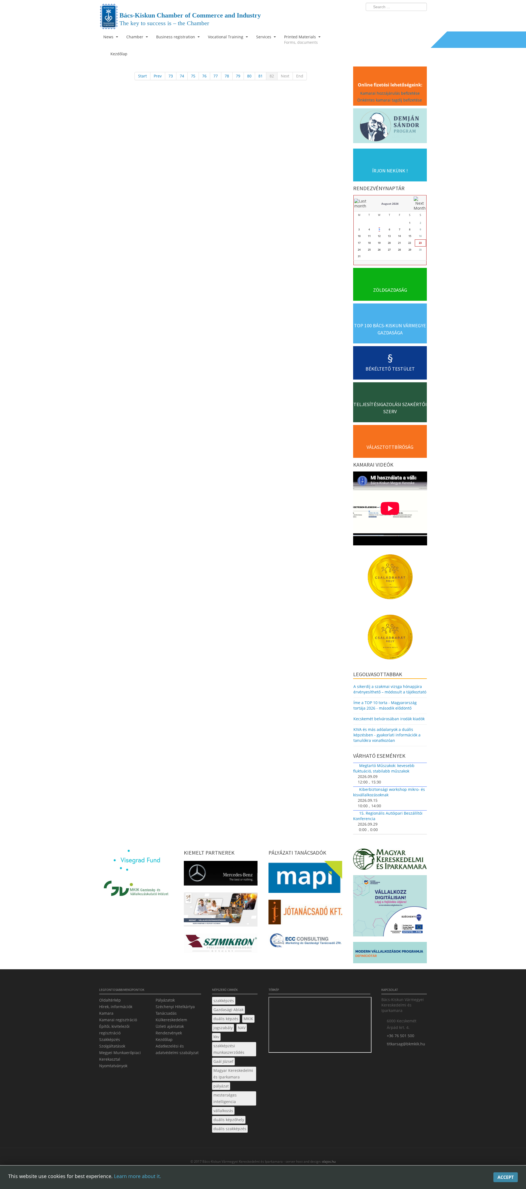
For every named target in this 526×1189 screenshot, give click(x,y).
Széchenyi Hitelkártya (175, 1006)
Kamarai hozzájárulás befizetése (390, 93)
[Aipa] (221, 911)
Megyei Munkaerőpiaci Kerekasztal (120, 1056)
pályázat (221, 1086)
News (109, 36)
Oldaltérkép (110, 1000)
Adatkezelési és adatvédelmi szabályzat (177, 1049)
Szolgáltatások (112, 1046)
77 (215, 76)
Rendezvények (169, 1032)
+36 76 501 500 (400, 1035)
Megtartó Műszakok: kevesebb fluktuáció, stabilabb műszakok (383, 768)
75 (193, 76)
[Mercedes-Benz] (221, 874)
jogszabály (223, 1027)
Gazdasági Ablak (228, 1009)
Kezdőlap (164, 1039)
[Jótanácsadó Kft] (305, 913)
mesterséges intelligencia (225, 1098)
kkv (216, 1036)
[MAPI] (305, 878)
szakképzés (223, 1000)
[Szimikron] (221, 944)
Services (264, 36)
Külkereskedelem (171, 1019)
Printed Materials (301, 39)
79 (238, 76)
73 (170, 76)
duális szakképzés (229, 1128)
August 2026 (390, 204)
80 (249, 76)
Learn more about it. (137, 1176)
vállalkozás (223, 1110)
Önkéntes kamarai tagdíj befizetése (390, 100)
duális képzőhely (228, 1119)
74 (182, 76)
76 (204, 76)
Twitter (400, 18)
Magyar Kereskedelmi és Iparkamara (233, 1074)
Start (142, 76)
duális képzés (225, 1018)
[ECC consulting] (305, 942)
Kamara (106, 1013)
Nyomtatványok (113, 1065)
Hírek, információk (115, 1006)
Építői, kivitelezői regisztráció (114, 1029)
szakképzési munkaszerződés (228, 1049)
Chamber (135, 36)
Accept (506, 1177)
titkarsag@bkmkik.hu (406, 1043)
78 (227, 76)
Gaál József (223, 1061)
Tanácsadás (166, 1013)
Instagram (411, 18)
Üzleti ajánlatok (170, 1026)
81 (260, 76)
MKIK (248, 1018)
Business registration (176, 36)
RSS (421, 18)
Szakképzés (109, 1039)
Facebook (390, 18)
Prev (158, 76)
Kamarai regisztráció (118, 1019)
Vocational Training (226, 36)
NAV (241, 1027)
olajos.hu (328, 1161)
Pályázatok (165, 1000)
